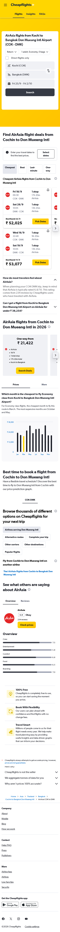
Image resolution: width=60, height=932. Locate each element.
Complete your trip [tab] (38, 537)
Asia (21, 796)
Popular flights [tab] (12, 552)
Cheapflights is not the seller (20, 772)
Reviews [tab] (25, 601)
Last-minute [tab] (33, 169)
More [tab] (44, 384)
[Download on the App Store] (29, 905)
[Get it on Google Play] (10, 905)
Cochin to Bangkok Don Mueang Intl (19, 799)
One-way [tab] (48, 169)
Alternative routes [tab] (14, 537)
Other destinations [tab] (34, 544)
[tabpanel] (30, 428)
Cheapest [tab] (10, 167)
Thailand (30, 796)
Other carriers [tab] (12, 544)
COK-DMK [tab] (30, 499)
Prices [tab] (16, 384)
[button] (5, 5)
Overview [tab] (10, 601)
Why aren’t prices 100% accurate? (23, 783)
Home (13, 796)
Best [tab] (22, 167)
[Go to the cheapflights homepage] (23, 5)
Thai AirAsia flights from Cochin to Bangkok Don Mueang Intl (28, 573)
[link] (25, 370)
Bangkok (41, 796)
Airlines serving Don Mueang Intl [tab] (21, 529)
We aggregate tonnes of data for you (24, 777)
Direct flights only (20, 58)
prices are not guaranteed (15, 763)
